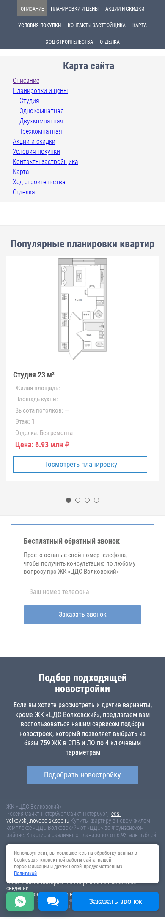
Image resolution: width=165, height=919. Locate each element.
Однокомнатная (41, 111)
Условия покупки (39, 25)
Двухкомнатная (41, 121)
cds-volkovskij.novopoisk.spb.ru (63, 817)
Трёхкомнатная (40, 131)
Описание (32, 9)
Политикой (25, 873)
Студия (29, 101)
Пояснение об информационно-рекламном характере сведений (71, 885)
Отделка (110, 42)
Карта (139, 25)
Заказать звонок (83, 614)
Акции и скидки (124, 9)
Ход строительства (69, 42)
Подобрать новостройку (82, 774)
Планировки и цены (75, 9)
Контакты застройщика (97, 25)
